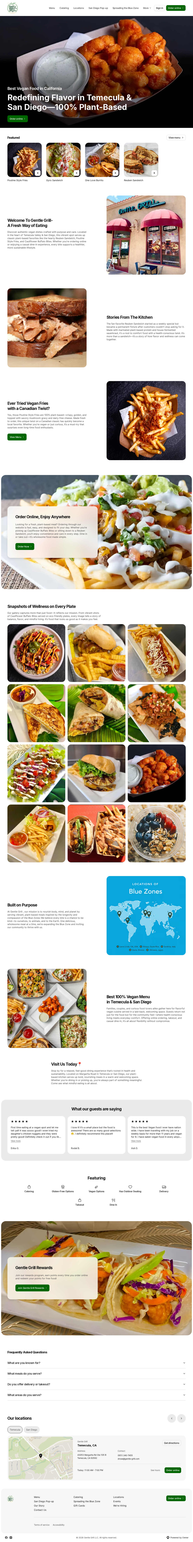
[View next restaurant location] (181, 1418)
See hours (155, 1470)
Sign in (159, 8)
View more (16, 1141)
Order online (172, 1470)
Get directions (171, 1443)
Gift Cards (79, 1505)
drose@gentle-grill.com (128, 1459)
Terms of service (41, 1525)
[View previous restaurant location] (171, 1418)
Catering (64, 8)
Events (117, 1501)
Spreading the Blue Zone (126, 8)
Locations (78, 8)
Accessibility (58, 1525)
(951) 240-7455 (125, 1455)
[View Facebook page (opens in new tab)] (6, 1537)
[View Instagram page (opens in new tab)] (11, 1537)
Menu (52, 8)
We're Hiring (119, 1505)
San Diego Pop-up (98, 8)
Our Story (39, 1505)
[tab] (15, 1429)
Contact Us (40, 1509)
